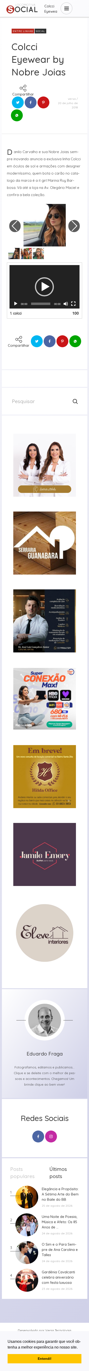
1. (16, 313)
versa (72, 99)
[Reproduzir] (15, 303)
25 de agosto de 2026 (57, 1205)
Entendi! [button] (45, 1358)
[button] (79, 1347)
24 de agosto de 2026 (57, 1233)
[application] (44, 287)
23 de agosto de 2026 (57, 1289)
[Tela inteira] (73, 303)
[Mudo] (65, 303)
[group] (44, 465)
